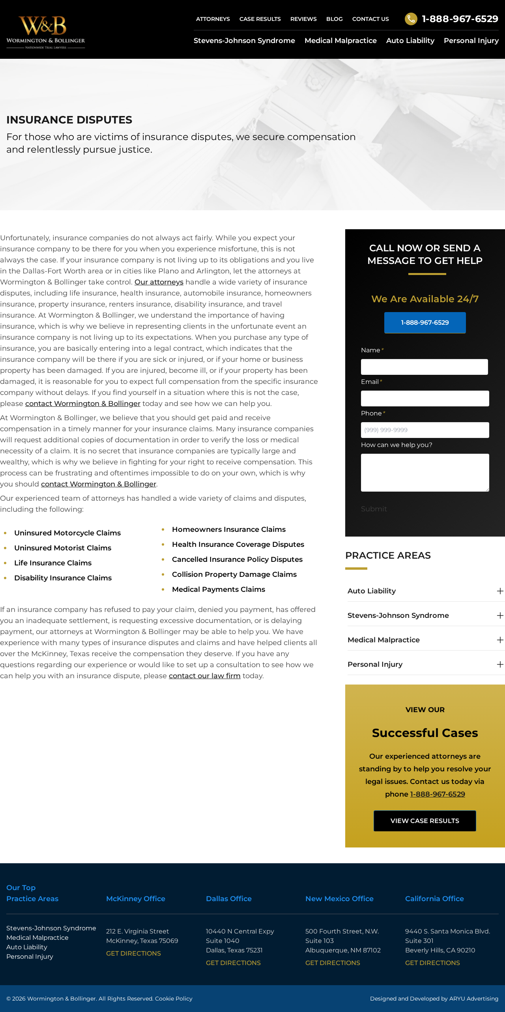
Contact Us (370, 18)
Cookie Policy (174, 998)
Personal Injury (471, 40)
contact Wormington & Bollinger (82, 403)
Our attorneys (159, 282)
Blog (334, 18)
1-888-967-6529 (460, 18)
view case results (425, 821)
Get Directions (133, 953)
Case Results (260, 18)
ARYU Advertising (474, 998)
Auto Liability (410, 40)
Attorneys (213, 18)
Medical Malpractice (341, 40)
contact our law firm (205, 676)
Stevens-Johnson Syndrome (244, 40)
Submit (374, 509)
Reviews (303, 18)
